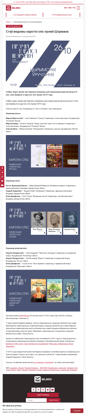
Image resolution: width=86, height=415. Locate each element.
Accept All (77, 411)
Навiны (8, 22)
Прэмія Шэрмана (31, 368)
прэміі (39, 370)
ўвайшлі (46, 370)
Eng (70, 8)
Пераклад (32, 370)
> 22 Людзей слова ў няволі (25, 15)
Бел (65, 8)
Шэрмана (73, 370)
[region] (43, 409)
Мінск (13, 370)
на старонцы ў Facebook (43, 362)
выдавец (13, 368)
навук (19, 370)
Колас (8, 370)
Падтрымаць (43, 395)
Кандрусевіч (53, 368)
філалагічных (55, 370)
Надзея (25, 370)
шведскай (65, 370)
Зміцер (21, 368)
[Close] (84, 404)
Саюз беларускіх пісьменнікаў (36, 344)
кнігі (76, 368)
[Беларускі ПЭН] (13, 8)
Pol (74, 8)
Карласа (70, 368)
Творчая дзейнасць (14, 26)
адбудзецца (24, 316)
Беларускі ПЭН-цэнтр (14, 344)
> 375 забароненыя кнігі (61, 15)
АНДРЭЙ (43, 368)
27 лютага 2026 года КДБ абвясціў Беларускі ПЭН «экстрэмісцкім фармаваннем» (43, 2)
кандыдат (62, 368)
